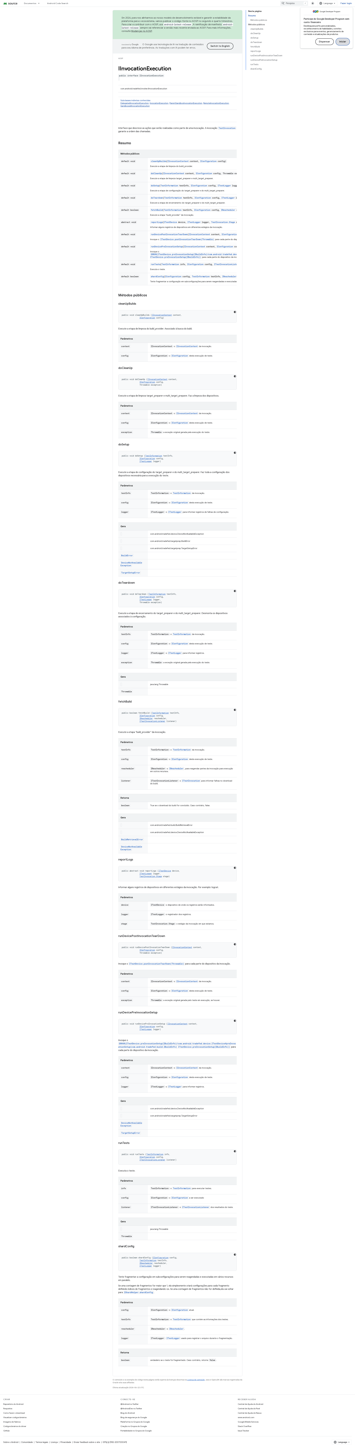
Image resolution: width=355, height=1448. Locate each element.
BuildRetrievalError (132, 839)
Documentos (30, 3)
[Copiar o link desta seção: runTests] (132, 1143)
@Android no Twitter (130, 1404)
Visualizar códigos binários (14, 1417)
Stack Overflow (244, 1426)
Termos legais (42, 1442)
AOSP (120, 58)
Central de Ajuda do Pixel (249, 1408)
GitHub (6, 1430)
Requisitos (7, 1408)
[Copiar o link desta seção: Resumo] (134, 143)
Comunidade (27, 1442)
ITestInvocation (191, 780)
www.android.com (246, 1417)
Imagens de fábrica (12, 1422)
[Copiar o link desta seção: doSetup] (132, 444)
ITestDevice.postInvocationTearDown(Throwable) (187, 239)
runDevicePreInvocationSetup (167, 246)
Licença (54, 1442)
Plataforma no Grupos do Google (135, 1422)
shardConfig (157, 276)
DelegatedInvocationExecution (135, 103)
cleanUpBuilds (158, 161)
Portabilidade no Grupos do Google (136, 1430)
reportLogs (157, 222)
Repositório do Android (13, 1404)
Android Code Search (57, 3)
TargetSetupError (130, 572)
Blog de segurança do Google (134, 1417)
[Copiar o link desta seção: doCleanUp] (135, 368)
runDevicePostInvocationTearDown (169, 234)
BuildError (127, 555)
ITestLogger (224, 185)
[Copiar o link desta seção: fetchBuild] (134, 701)
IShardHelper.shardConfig (138, 1292)
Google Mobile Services (248, 1422)
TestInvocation (227, 128)
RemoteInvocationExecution (216, 103)
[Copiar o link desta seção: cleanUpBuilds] (139, 304)
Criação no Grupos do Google (134, 1426)
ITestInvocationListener (227, 264)
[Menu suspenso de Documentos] (40, 3)
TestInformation (169, 185)
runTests (155, 264)
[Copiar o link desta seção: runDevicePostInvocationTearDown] (168, 936)
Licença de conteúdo (196, 1380)
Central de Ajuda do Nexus (249, 1413)
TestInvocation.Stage (223, 222)
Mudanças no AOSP (141, 31)
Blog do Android (128, 1413)
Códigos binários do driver (14, 1426)
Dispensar (324, 41)
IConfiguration (208, 161)
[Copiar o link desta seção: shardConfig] (137, 1246)
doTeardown (157, 197)
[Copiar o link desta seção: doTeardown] (137, 583)
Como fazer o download (14, 1413)
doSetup (155, 185)
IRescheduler (228, 210)
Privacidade (65, 1442)
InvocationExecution (159, 103)
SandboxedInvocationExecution (135, 106)
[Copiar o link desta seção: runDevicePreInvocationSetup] (160, 1012)
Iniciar (342, 41)
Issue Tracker (243, 1430)
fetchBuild (157, 210)
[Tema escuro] (235, 312)
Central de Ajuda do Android (250, 1404)
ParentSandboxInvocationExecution (185, 103)
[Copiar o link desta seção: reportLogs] (136, 859)
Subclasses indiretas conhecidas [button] (175, 103)
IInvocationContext (178, 161)
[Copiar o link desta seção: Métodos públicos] (150, 295)
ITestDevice (170, 222)
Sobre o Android (10, 1442)
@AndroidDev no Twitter (131, 1408)
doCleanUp (156, 173)
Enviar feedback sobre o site (87, 1442)
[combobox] (294, 3)
